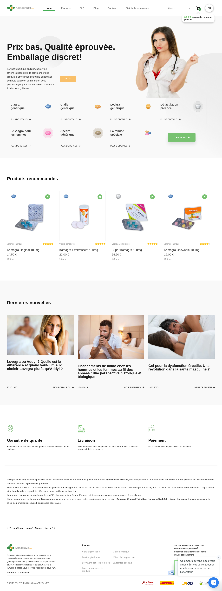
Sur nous (11, 572)
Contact (112, 8)
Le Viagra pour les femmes (96, 562)
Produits (66, 8)
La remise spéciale (122, 562)
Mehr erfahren (61, 387)
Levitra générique (91, 557)
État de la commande (137, 8)
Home (49, 8)
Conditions (24, 572)
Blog (96, 8)
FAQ (82, 8)
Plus (68, 79)
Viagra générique (91, 551)
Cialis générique (121, 551)
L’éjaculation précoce (124, 557)
